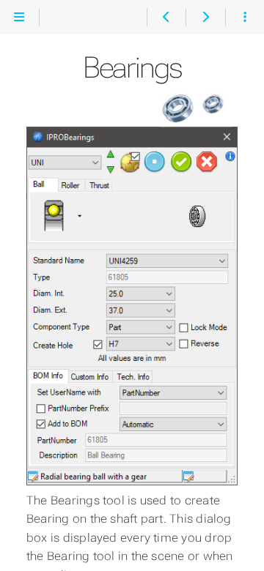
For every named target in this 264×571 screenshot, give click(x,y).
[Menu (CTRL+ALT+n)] (19, 17)
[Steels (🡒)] (205, 17)
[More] (244, 17)
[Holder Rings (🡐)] (166, 17)
